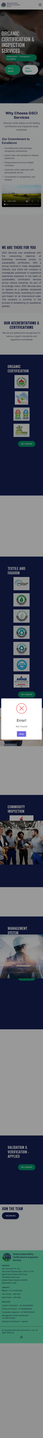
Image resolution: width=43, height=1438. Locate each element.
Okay (21, 734)
